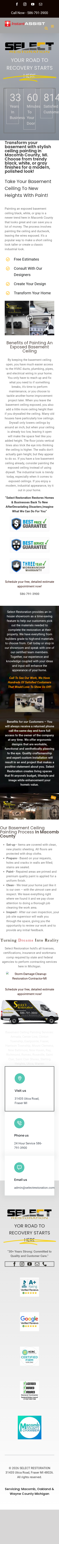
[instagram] (22, 1264)
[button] (7, 703)
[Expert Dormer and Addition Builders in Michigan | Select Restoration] (29, 1001)
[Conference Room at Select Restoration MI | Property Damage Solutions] (29, 703)
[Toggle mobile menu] (52, 26)
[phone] (44, 1264)
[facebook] (14, 1264)
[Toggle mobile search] (46, 28)
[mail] (37, 1264)
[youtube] (29, 1264)
